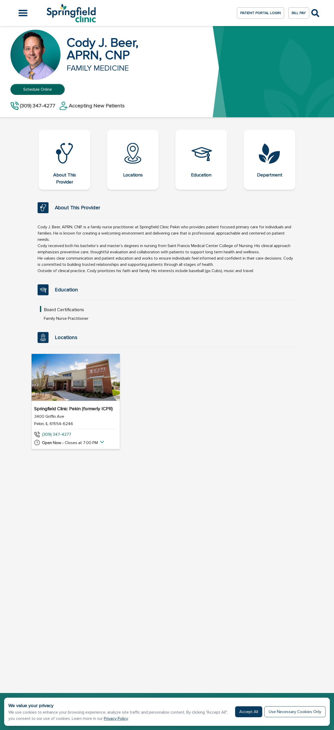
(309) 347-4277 (56, 434)
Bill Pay (299, 13)
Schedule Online (37, 89)
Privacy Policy (116, 718)
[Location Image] (76, 377)
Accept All (248, 711)
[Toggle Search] (315, 13)
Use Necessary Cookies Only (295, 711)
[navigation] (167, 160)
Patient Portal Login (260, 13)
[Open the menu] (23, 13)
